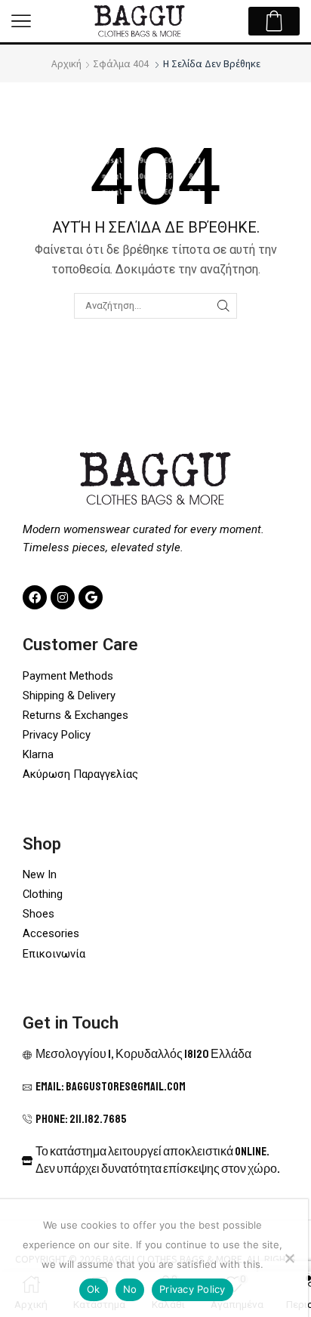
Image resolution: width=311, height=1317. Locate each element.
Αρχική (66, 63)
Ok (93, 1289)
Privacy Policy (192, 1289)
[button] (21, 21)
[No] (289, 1258)
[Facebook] (35, 597)
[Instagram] (63, 597)
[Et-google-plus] (91, 597)
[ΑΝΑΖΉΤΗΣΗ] (223, 306)
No (130, 1289)
